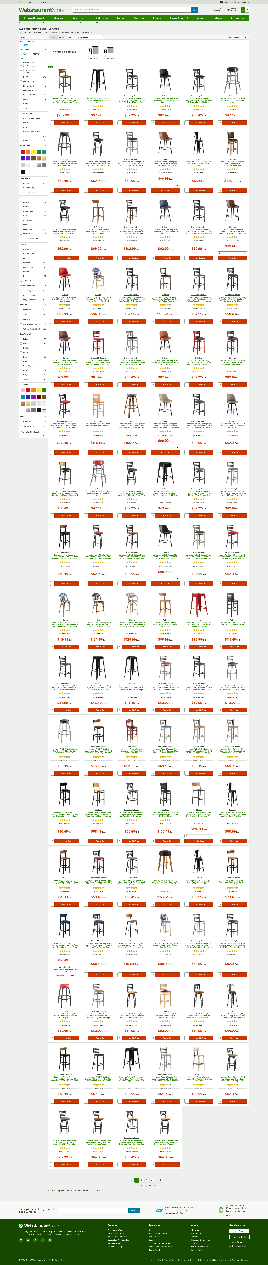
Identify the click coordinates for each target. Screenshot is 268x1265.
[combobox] (131, 10)
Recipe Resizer (114, 1243)
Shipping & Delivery (240, 1246)
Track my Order (239, 1237)
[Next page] (165, 1180)
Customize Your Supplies (118, 1240)
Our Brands (196, 1233)
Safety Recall (154, 1250)
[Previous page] (131, 1180)
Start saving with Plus (173, 1213)
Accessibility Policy (200, 1260)
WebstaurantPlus (115, 1230)
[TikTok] (42, 1240)
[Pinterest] (50, 1240)
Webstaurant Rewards (117, 1233)
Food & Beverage (100, 18)
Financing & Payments (200, 1240)
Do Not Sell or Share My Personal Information (229, 1260)
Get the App (43, 2)
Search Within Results (30, 432)
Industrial (218, 18)
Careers (194, 1237)
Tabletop (120, 18)
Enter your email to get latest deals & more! (36, 1210)
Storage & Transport (179, 18)
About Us (195, 1230)
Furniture (157, 18)
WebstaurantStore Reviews (160, 1247)
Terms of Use (183, 1260)
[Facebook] (35, 1240)
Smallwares (78, 18)
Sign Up (134, 1210)
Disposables (138, 18)
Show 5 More (33, 238)
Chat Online (237, 1242)
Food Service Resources (159, 1243)
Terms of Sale (155, 1260)
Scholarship (196, 1243)
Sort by (71, 37)
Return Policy (197, 1250)
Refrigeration (58, 18)
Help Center (26, 2)
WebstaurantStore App (117, 1237)
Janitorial (201, 18)
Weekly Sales (154, 1237)
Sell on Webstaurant (199, 1247)
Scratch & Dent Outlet (158, 1233)
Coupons (152, 1240)
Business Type (237, 18)
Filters (22, 37)
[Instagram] (21, 1240)
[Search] (43, 435)
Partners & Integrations (118, 1247)
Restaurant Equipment (34, 18)
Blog (151, 1230)
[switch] (244, 37)
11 (160, 1180)
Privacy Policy (169, 1260)
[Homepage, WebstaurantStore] (42, 10)
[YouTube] (28, 1240)
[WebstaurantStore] (53, 1225)
